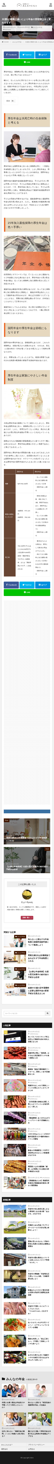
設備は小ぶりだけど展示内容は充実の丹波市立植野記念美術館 (38, 1292)
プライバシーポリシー (36, 1445)
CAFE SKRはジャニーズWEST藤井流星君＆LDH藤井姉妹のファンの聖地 (39, 1136)
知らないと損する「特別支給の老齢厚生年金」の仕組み (39, 1403)
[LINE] (27, 62)
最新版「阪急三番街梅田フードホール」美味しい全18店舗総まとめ (39, 1071)
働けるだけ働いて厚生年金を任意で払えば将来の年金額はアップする (39, 1433)
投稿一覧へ (26, 917)
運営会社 (4, 1449)
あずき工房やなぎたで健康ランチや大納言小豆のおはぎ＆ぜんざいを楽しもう (38, 1357)
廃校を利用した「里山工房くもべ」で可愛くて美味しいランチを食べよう (38, 1341)
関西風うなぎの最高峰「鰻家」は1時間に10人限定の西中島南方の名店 (38, 1168)
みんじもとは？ (7, 1445)
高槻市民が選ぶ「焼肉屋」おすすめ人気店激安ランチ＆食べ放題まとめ (38, 1055)
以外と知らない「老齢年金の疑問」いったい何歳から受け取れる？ (13, 1433)
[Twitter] (27, 54)
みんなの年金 (37, 27)
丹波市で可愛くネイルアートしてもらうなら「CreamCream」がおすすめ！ (38, 1309)
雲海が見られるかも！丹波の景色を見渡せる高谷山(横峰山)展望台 (39, 1243)
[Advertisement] (27, 702)
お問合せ (31, 1449)
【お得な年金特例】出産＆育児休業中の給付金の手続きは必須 (38, 974)
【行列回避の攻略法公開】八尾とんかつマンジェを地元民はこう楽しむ (38, 1104)
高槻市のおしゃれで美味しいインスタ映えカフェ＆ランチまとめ (38, 1087)
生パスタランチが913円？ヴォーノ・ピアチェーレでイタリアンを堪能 (38, 1324)
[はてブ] (42, 54)
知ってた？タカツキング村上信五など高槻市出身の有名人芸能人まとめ (38, 1039)
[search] (47, 1013)
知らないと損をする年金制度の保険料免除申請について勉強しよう (38, 942)
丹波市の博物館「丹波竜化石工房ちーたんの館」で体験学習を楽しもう (38, 1276)
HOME (6, 42)
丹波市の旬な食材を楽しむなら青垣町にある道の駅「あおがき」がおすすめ (38, 1211)
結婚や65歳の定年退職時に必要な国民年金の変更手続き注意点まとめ (38, 990)
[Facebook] (11, 54)
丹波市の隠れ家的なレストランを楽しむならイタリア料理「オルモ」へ (38, 1260)
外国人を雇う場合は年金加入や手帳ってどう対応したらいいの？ (13, 1404)
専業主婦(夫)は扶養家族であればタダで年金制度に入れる (39, 958)
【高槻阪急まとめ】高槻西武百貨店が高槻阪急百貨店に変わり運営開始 (38, 1182)
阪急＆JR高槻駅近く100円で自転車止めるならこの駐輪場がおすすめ (38, 1152)
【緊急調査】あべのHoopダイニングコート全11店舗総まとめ (39, 1120)
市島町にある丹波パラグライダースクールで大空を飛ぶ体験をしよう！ (38, 1227)
